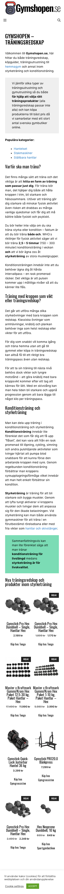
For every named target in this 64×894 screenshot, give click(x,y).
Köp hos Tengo (18, 644)
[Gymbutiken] (32, 7)
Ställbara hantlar (25, 157)
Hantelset (20, 148)
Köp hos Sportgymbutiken (46, 846)
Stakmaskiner (23, 153)
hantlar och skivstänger (41, 528)
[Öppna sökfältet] (59, 20)
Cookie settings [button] (14, 886)
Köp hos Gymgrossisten (18, 781)
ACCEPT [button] (32, 886)
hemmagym (13, 66)
